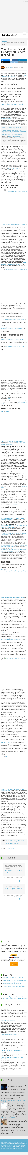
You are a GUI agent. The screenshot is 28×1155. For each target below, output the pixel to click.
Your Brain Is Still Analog (8, 982)
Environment (11, 848)
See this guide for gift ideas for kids (13, 75)
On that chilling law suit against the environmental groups (10, 1035)
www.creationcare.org (6, 118)
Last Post (3, 1007)
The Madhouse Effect (6, 312)
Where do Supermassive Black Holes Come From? (14, 1083)
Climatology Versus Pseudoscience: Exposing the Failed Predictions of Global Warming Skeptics (13, 327)
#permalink (19, 879)
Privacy (24, 1142)
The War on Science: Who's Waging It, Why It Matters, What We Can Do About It (12, 340)
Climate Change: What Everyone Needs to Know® (13, 224)
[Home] (9, 35)
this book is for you (13, 168)
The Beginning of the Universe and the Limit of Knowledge (13, 1101)
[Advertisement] (14, 17)
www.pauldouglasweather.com (14, 136)
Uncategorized (20, 840)
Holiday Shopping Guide (11, 842)
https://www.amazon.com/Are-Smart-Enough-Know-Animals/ (14, 871)
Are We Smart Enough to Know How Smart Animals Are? (13, 889)
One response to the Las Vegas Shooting (11, 1050)
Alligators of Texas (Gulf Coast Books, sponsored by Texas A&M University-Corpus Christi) (13, 550)
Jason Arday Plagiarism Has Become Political (13, 997)
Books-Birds (13, 840)
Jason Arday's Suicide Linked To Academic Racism (15, 998)
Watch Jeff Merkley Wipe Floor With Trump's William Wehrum (12, 1058)
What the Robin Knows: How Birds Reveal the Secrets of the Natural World (14, 638)
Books (7, 840)
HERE (9, 398)
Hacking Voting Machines (8, 1020)
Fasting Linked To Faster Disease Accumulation (14, 980)
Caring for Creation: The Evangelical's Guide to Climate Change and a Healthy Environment (12, 105)
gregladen (4, 41)
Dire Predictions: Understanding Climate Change (12, 319)
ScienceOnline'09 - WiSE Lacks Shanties (11, 1118)
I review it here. (15, 504)
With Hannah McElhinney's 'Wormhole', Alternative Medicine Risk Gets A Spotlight (13, 984)
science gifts (13, 843)
